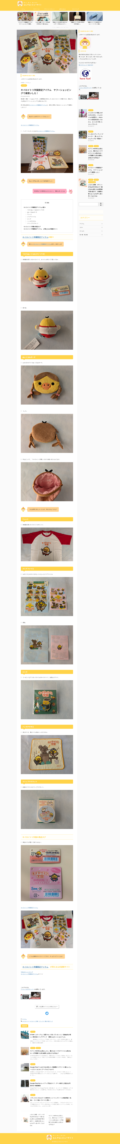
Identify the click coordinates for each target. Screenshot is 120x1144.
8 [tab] (64, 27)
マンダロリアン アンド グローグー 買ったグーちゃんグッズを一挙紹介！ (95, 136)
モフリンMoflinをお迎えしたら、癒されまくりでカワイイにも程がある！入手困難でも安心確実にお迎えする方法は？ (95, 153)
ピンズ (29, 219)
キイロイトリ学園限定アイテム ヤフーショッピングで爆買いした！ (95, 170)
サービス (82, 231)
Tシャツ (29, 214)
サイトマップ (75, 9)
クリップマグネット (32, 223)
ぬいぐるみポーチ (32, 212)
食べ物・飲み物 (84, 234)
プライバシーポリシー (49, 9)
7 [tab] (63, 27)
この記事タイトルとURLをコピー (48, 1006)
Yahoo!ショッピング (27, 972)
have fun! (90, 65)
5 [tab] (59, 27)
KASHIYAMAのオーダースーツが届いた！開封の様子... (95, 23)
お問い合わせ (62, 9)
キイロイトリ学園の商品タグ (32, 226)
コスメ (81, 227)
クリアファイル (31, 216)
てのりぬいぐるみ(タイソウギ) (35, 210)
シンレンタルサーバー (27, 989)
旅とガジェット (83, 65)
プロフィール (36, 9)
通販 (46, 1021)
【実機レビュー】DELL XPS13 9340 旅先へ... (43, 23)
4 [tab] (58, 27)
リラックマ (41, 1021)
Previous (18, 19)
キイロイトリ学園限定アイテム (38, 105)
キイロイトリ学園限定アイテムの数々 (35, 207)
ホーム (23, 9)
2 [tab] (55, 27)
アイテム (24, 1019)
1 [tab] (53, 27)
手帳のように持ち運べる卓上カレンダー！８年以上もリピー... (25, 23)
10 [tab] (68, 27)
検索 (100, 204)
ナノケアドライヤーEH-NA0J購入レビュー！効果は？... (77, 23)
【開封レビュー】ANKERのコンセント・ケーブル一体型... (60, 23)
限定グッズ (50, 1021)
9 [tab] (66, 27)
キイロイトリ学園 (34, 1021)
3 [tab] (56, 27)
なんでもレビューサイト (33, 5)
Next (101, 19)
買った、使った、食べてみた (59, 1135)
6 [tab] (61, 27)
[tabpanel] (25, 19)
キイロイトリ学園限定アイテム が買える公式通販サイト (41, 229)
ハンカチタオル (31, 221)
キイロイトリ (26, 1021)
